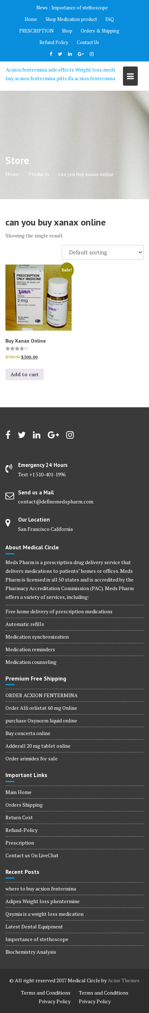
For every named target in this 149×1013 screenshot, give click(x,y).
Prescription (19, 842)
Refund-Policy (21, 830)
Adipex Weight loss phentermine (42, 901)
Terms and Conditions (46, 992)
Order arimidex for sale (31, 758)
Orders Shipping (24, 804)
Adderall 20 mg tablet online (38, 745)
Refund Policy (53, 42)
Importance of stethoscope (79, 7)
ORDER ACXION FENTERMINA (41, 695)
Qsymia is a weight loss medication (44, 913)
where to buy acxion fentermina (40, 888)
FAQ (109, 19)
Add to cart (24, 374)
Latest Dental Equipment (34, 926)
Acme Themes (124, 980)
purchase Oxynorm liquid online (41, 720)
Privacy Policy (55, 1001)
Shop (67, 30)
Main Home (18, 792)
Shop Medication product (71, 19)
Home (31, 19)
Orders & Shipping (100, 30)
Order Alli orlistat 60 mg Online (41, 707)
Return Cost (19, 817)
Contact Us (88, 42)
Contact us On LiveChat (32, 855)
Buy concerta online (27, 733)
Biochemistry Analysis (30, 951)
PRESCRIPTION (36, 30)
